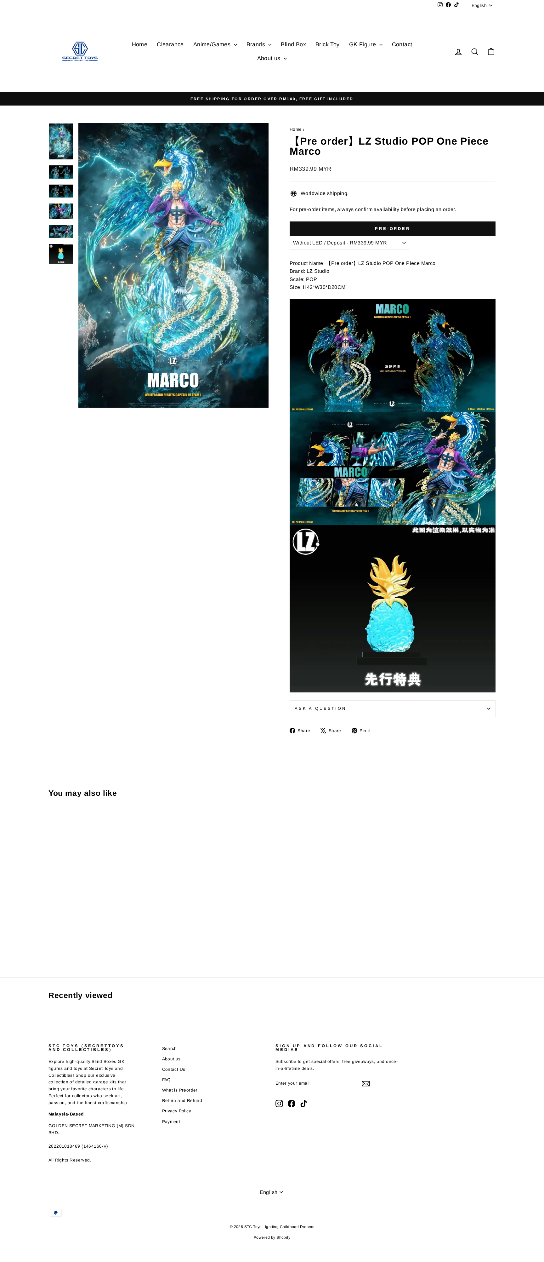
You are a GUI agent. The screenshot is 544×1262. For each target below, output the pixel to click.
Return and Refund (182, 1100)
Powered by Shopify (272, 1237)
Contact (402, 44)
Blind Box (293, 44)
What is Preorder (180, 1090)
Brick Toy (327, 44)
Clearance (170, 44)
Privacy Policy (176, 1111)
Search (169, 1048)
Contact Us (173, 1069)
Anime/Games (212, 44)
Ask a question (320, 708)
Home (140, 44)
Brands (256, 44)
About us (269, 58)
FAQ (166, 1079)
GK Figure (363, 44)
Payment (171, 1121)
